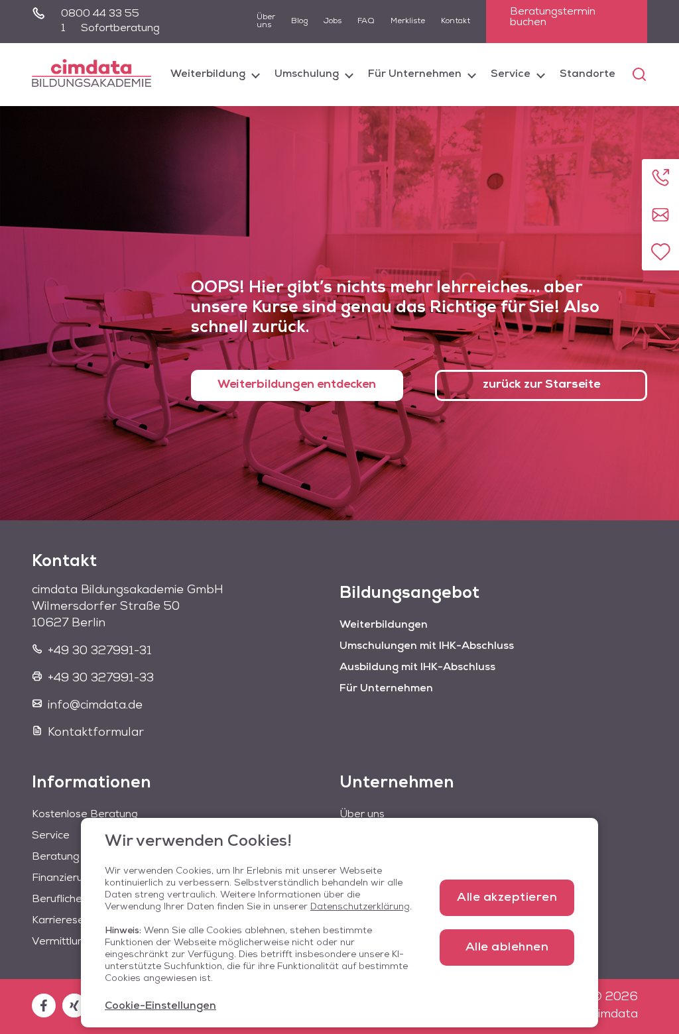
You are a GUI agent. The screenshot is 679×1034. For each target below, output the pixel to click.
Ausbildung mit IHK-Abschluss (417, 667)
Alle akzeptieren (507, 898)
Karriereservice (70, 920)
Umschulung (307, 74)
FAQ (366, 21)
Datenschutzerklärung (360, 907)
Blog (299, 21)
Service (510, 74)
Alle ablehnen (507, 948)
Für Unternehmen (415, 74)
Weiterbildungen (384, 625)
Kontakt (455, 21)
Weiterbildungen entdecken (296, 385)
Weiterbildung (207, 74)
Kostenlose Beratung (85, 814)
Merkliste (408, 21)
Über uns (266, 21)
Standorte (587, 74)
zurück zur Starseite (541, 385)
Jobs (332, 21)
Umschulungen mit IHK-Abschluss (427, 646)
